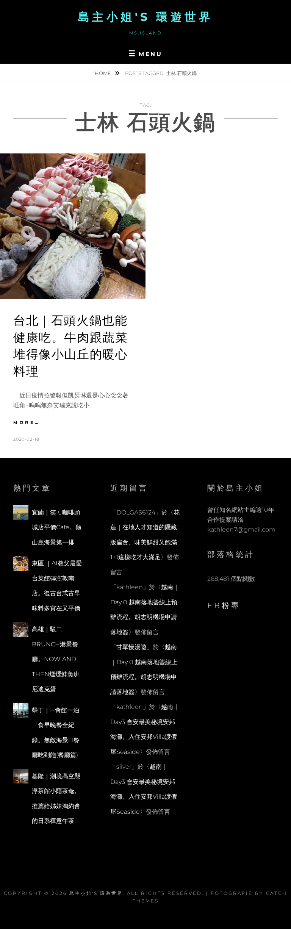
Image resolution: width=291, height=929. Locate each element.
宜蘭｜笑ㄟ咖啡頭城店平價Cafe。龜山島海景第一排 (56, 527)
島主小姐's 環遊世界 (145, 17)
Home (103, 73)
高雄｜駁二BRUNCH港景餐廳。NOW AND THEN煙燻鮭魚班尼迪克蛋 (56, 659)
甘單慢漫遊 (131, 647)
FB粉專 (224, 605)
